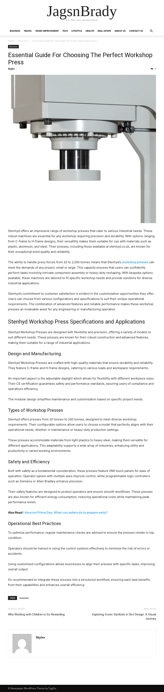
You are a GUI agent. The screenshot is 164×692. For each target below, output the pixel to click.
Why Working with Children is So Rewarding (36, 614)
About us (120, 30)
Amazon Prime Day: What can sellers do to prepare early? (66, 512)
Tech (65, 30)
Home (11, 40)
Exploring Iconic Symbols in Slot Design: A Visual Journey (124, 616)
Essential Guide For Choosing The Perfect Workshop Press (80, 58)
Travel (28, 30)
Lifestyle (76, 30)
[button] (151, 31)
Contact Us (136, 30)
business (24, 597)
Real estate (104, 30)
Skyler (11, 68)
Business (15, 30)
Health (90, 30)
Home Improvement (47, 30)
